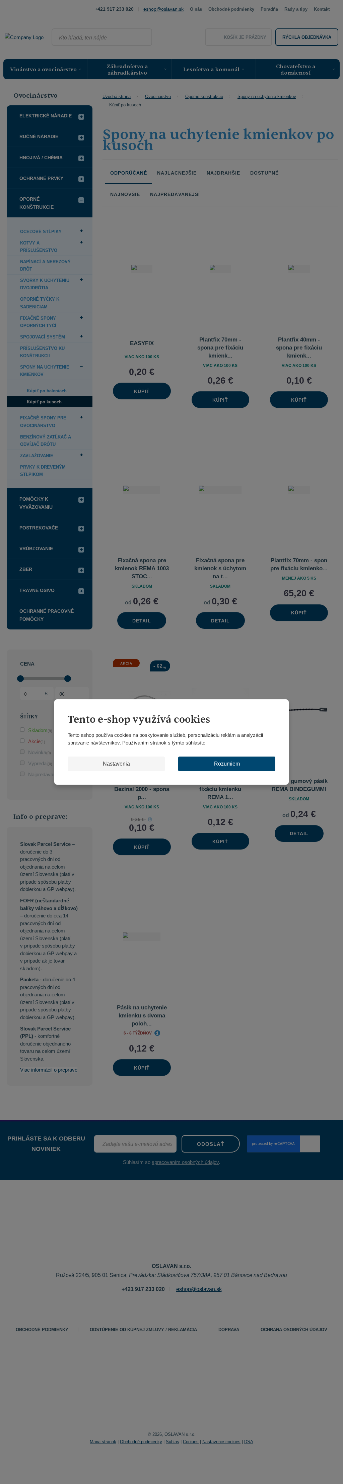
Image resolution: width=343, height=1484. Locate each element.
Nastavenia (116, 764)
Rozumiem (227, 764)
